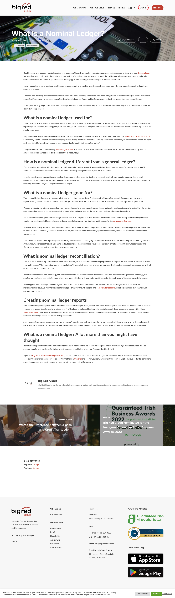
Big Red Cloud (20, 40)
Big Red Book (56, 515)
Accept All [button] (156, 593)
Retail (52, 532)
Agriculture (55, 540)
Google (36, 464)
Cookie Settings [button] (142, 593)
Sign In (14, 541)
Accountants (55, 528)
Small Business (32, 46)
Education (54, 543)
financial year (144, 73)
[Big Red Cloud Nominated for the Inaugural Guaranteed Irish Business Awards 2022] (131, 425)
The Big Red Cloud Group (100, 550)
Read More (167, 593)
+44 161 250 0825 (101, 537)
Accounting (20, 46)
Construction (55, 547)
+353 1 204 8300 (103, 533)
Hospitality (55, 536)
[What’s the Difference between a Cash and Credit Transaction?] (44, 425)
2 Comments (128, 39)
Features (93, 515)
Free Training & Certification (101, 518)
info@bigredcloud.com (104, 543)
